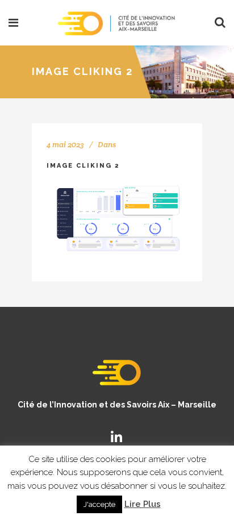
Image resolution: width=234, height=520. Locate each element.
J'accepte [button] (99, 504)
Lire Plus (142, 504)
